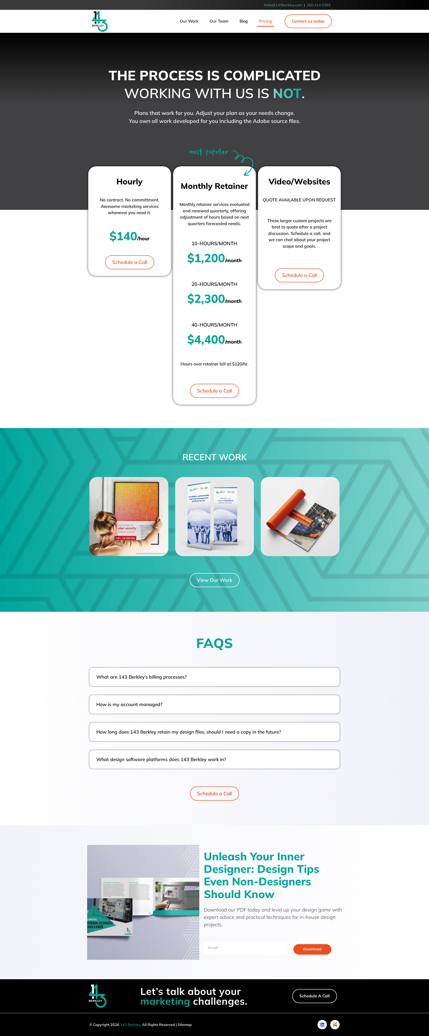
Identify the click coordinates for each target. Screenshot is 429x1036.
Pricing (265, 21)
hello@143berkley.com (283, 5)
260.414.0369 (319, 5)
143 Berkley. (130, 1024)
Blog (244, 21)
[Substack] (335, 1024)
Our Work (189, 21)
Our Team (219, 21)
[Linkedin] (322, 1024)
